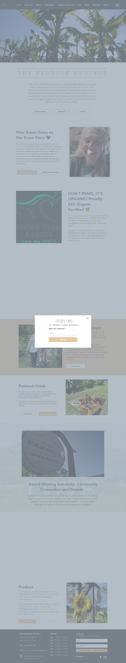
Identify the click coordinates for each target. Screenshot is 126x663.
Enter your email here (56, 328)
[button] (88, 318)
